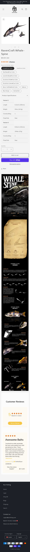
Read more (9, 458)
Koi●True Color (22, 69)
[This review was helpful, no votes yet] (19, 469)
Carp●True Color (7, 68)
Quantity (3, 146)
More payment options (15, 164)
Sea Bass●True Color (9, 72)
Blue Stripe (6, 91)
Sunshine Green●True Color (11, 83)
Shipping (5, 504)
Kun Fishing (17, 549)
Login (4, 493)
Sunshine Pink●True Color (10, 79)
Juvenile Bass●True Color (10, 76)
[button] (3, 9)
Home (5, 489)
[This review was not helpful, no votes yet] (23, 469)
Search (5, 508)
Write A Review (15, 423)
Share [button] (4, 168)
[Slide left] (11, 47)
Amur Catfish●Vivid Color (10, 87)
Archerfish (17, 91)
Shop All (5, 497)
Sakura (24, 87)
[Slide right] (18, 47)
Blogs (4, 500)
